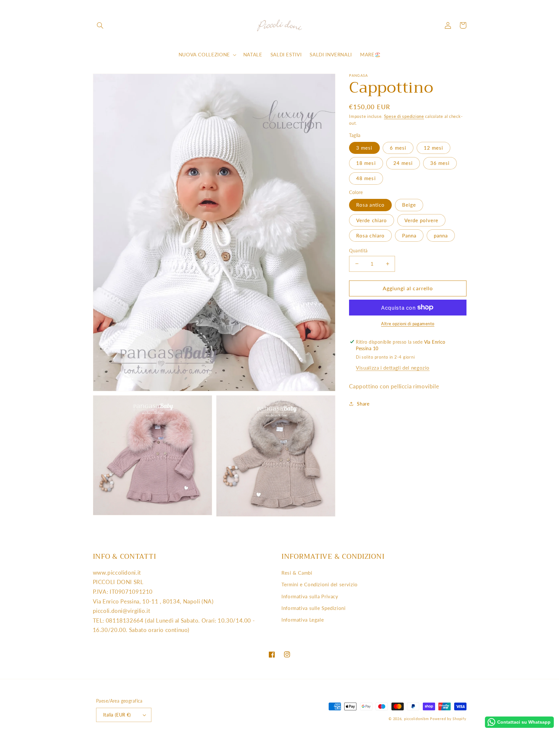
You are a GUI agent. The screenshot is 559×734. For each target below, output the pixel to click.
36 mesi (440, 163)
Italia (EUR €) (117, 714)
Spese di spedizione (404, 116)
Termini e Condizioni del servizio (319, 584)
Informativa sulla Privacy (309, 596)
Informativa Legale (302, 620)
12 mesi (433, 148)
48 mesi (366, 178)
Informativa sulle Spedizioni (313, 608)
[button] (100, 25)
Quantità (358, 250)
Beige (409, 205)
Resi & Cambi (296, 573)
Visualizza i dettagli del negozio (393, 367)
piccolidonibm (416, 719)
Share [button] (363, 404)
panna (441, 235)
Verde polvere (421, 220)
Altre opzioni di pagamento (407, 323)
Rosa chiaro (370, 235)
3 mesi (364, 148)
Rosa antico (370, 205)
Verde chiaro (371, 220)
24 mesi (403, 163)
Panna (409, 235)
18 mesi (366, 163)
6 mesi (398, 148)
